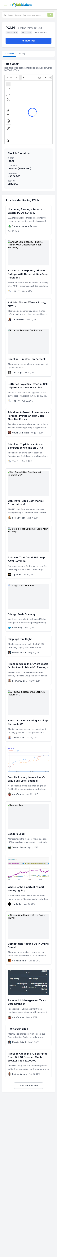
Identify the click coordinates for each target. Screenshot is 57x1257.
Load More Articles (28, 1085)
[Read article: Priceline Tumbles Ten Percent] (28, 351)
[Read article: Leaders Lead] (28, 826)
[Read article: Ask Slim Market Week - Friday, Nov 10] (28, 310)
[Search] (50, 15)
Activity (22, 53)
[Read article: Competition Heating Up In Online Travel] (28, 938)
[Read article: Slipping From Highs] (28, 645)
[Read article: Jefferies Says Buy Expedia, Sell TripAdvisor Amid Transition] (28, 392)
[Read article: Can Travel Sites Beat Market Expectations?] (28, 495)
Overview (10, 53)
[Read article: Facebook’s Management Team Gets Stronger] (28, 994)
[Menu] (5, 5)
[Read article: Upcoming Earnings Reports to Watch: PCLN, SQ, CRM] (28, 220)
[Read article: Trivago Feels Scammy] (28, 606)
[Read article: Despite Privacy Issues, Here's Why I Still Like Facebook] (28, 771)
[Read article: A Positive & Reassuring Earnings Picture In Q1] (28, 714)
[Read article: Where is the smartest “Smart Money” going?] (28, 881)
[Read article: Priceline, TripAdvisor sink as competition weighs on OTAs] (28, 452)
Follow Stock (28, 41)
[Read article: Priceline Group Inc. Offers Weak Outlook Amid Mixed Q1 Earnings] (28, 672)
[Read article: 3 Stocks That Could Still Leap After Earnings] (28, 551)
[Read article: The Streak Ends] (28, 1035)
